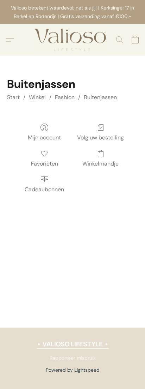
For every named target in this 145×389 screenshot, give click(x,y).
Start (13, 97)
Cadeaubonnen (44, 189)
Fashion (65, 97)
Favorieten (44, 163)
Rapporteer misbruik (73, 358)
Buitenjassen (100, 97)
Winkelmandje (100, 163)
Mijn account (44, 137)
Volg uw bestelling (100, 137)
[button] (72, 40)
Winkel (37, 97)
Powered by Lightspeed (73, 370)
